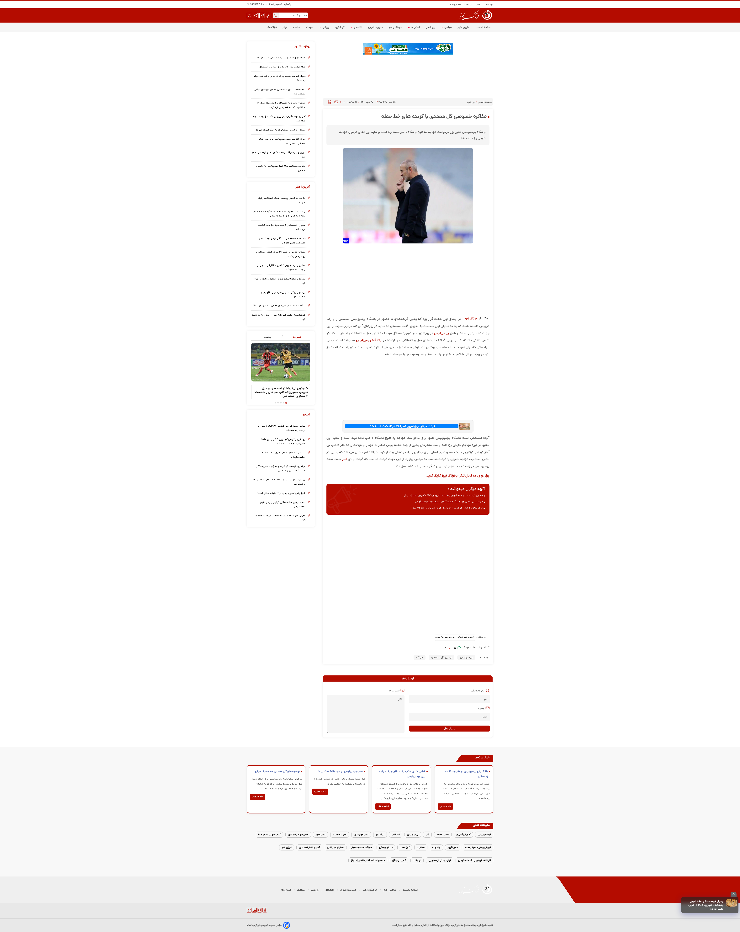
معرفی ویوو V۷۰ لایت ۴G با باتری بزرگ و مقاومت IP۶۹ (280, 518)
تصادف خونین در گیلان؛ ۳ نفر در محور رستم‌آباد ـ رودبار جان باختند (280, 254)
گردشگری (340, 27)
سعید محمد (442, 834)
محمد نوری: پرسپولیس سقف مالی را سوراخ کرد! (281, 57)
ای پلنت (417, 860)
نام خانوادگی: (477, 690)
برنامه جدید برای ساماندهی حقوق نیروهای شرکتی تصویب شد (279, 91)
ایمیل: (481, 708)
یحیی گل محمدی (441, 657)
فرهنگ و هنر (395, 27)
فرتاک (419, 657)
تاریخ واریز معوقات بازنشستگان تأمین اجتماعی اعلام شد (278, 154)
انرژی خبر (287, 847)
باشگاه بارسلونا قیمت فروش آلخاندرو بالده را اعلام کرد (279, 281)
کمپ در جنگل (399, 860)
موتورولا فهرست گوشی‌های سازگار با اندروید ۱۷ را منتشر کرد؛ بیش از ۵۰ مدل (280, 468)
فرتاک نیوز (470, 319)
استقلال (396, 834)
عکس (478, 4)
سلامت (296, 27)
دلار (344, 459)
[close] (734, 894)
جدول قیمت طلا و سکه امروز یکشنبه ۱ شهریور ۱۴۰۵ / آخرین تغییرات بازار (705, 905)
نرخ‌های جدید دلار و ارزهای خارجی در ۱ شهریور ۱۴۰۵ (279, 305)
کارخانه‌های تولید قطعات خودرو (474, 860)
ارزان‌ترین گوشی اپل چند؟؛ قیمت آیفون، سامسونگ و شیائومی (449, 501)
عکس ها (297, 336)
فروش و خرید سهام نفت (478, 847)
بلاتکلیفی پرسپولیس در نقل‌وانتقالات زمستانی (466, 774)
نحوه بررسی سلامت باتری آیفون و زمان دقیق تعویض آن (282, 504)
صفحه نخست (483, 27)
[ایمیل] (336, 102)
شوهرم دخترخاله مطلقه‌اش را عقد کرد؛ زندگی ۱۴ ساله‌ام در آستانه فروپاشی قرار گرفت (281, 105)
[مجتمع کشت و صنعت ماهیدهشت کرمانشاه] (408, 49)
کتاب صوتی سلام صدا (269, 834)
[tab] (295, 337)
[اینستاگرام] (256, 15)
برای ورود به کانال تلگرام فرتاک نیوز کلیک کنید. (457, 475)
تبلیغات (468, 4)
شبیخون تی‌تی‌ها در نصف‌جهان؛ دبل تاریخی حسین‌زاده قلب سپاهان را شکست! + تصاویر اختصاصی (281, 392)
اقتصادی (357, 27)
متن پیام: (394, 690)
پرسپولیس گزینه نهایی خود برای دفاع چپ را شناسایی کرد (283, 294)
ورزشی (326, 27)
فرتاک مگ (272, 27)
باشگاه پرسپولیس (369, 340)
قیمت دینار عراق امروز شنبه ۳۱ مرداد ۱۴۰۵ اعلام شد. (402, 426)
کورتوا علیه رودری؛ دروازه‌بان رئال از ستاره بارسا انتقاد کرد (278, 317)
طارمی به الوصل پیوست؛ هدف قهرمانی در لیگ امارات (281, 200)
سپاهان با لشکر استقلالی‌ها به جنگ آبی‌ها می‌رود (280, 129)
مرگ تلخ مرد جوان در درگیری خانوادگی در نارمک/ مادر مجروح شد (448, 507)
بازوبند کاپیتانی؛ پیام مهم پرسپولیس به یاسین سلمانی (280, 168)
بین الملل (430, 27)
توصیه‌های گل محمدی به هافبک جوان (277, 771)
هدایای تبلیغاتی (335, 847)
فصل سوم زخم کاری (298, 834)
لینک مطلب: (482, 637)
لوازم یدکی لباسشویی (439, 860)
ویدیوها (267, 336)
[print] (329, 102)
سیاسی (448, 27)
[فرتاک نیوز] (475, 21)
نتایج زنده (455, 4)
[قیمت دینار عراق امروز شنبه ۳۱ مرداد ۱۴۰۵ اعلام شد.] (464, 426)
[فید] (268, 15)
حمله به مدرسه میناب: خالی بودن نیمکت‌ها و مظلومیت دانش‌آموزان (282, 240)
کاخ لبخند (405, 847)
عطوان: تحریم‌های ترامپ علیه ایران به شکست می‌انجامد (281, 227)
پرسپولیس (441, 333)
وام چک (436, 847)
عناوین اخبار (464, 27)
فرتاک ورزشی (484, 834)
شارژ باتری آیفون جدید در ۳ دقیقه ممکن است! (281, 493)
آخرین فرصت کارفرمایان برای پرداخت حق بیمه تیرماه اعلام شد (278, 118)
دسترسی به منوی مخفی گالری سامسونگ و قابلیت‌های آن (283, 455)
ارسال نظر (449, 728)
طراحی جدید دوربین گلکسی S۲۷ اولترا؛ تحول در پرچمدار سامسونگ (281, 267)
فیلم (285, 27)
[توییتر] (249, 15)
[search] (276, 15)
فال (427, 834)
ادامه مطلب (445, 806)
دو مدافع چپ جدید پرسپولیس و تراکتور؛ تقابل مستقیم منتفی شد (281, 141)
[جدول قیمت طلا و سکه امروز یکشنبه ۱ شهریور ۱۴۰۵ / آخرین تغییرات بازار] (731, 903)
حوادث (309, 27)
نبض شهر (320, 834)
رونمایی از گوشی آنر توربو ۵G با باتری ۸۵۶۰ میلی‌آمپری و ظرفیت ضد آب (283, 441)
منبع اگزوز (453, 847)
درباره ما (489, 4)
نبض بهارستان (361, 834)
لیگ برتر (380, 834)
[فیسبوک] (262, 15)
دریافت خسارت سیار (361, 847)
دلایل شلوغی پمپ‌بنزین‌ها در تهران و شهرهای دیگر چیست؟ (279, 78)
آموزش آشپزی (463, 834)
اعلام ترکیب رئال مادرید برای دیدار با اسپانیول (282, 66)
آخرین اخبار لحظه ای (309, 847)
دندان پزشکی (386, 847)
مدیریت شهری (375, 27)
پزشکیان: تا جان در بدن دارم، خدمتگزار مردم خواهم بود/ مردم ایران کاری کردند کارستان (279, 213)
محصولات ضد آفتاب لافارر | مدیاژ (368, 860)
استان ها (415, 27)
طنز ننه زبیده (339, 834)
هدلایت (421, 847)
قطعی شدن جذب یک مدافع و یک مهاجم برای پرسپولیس (402, 774)
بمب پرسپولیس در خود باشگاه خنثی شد (339, 771)
